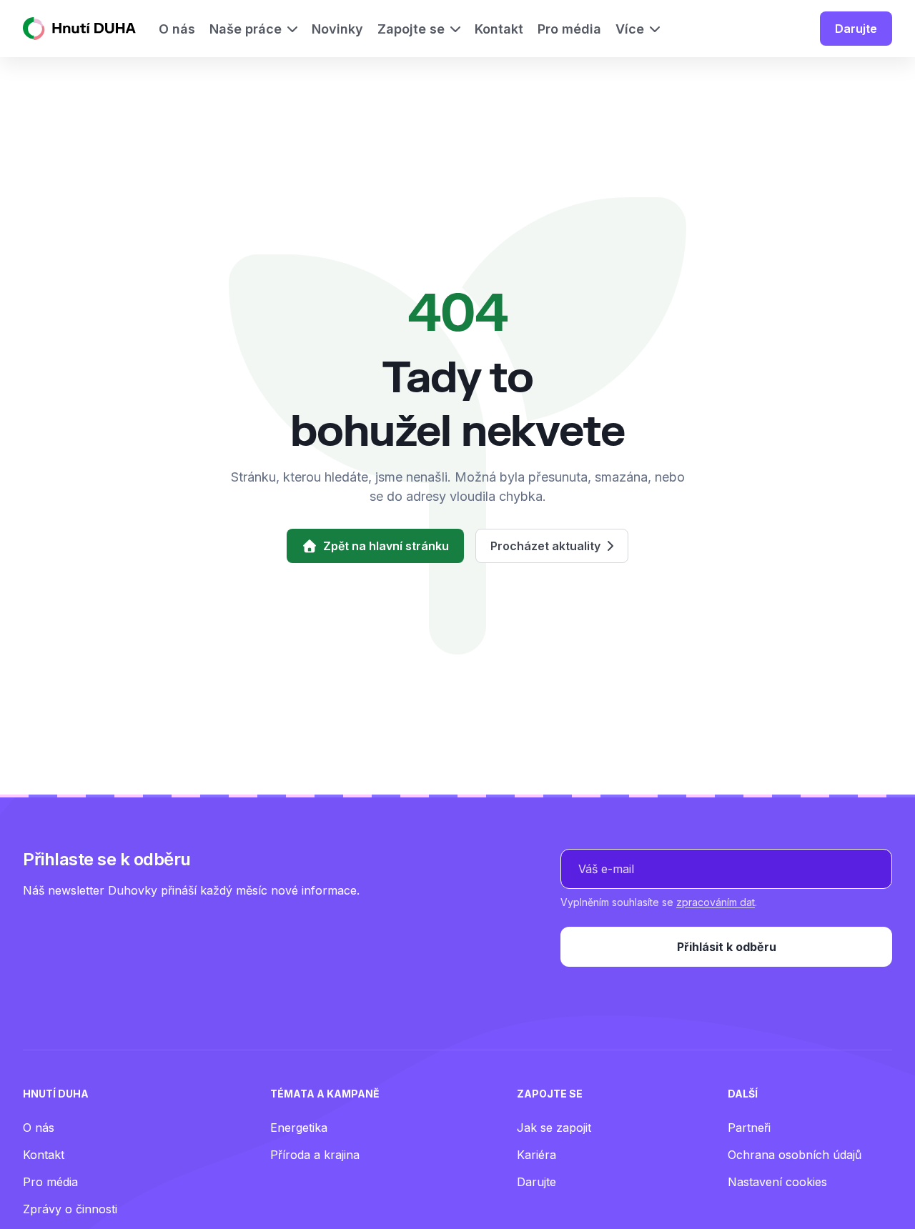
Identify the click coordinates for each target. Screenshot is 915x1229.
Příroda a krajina (315, 1155)
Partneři (749, 1127)
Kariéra (536, 1155)
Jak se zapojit (554, 1127)
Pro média (50, 1182)
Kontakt (43, 1155)
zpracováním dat (715, 902)
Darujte (856, 28)
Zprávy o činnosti (70, 1209)
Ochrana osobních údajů (794, 1155)
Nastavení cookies (777, 1182)
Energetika (298, 1127)
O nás (38, 1127)
